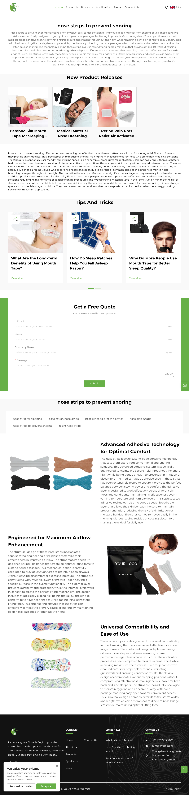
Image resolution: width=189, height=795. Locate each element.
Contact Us (131, 7)
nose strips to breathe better (104, 418)
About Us (72, 7)
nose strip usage (140, 418)
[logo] (14, 7)
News (118, 7)
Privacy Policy (173, 788)
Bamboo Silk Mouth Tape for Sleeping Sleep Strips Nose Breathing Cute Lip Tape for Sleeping (28, 133)
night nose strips (70, 425)
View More (17, 278)
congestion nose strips (64, 418)
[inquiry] (184, 385)
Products (87, 7)
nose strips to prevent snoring (33, 425)
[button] (91, 288)
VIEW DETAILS (28, 106)
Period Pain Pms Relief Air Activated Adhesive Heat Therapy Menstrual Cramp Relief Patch (117, 133)
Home (58, 7)
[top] (184, 769)
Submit (94, 383)
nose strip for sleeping (27, 418)
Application (103, 7)
